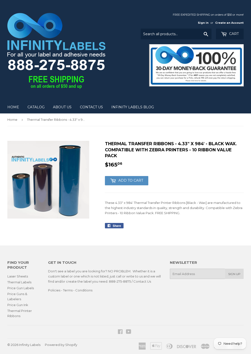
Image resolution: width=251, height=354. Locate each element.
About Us (62, 107)
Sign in (203, 22)
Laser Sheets (17, 276)
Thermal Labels (19, 282)
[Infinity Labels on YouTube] (128, 332)
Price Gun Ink (17, 305)
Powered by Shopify (61, 345)
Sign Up (234, 274)
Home (13, 107)
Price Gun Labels (20, 288)
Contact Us (91, 107)
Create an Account (229, 22)
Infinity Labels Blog (132, 107)
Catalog (36, 107)
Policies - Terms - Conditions (70, 290)
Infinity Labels (29, 345)
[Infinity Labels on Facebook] (120, 332)
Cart (233, 34)
